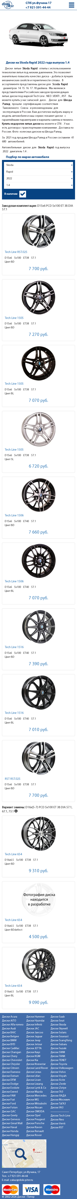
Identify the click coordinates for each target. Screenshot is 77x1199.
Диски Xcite (58, 1080)
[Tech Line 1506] (38, 495)
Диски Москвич (60, 1099)
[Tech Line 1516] (38, 626)
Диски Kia (32, 1060)
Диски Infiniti (34, 1024)
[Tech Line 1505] (38, 297)
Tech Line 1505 (14, 318)
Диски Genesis (11, 1119)
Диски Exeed (10, 1091)
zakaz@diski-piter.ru (21, 1180)
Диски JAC (32, 1028)
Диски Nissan (34, 1107)
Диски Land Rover (37, 1068)
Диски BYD (8, 1044)
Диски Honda (10, 1131)
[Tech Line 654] (38, 834)
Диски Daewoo (11, 1072)
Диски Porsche (35, 1123)
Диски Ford (9, 1103)
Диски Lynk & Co (36, 1087)
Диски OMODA (35, 1111)
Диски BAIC (9, 1032)
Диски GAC (9, 1111)
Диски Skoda (58, 1024)
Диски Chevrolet (12, 1060)
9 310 (38, 871)
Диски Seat (57, 1020)
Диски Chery (9, 1056)
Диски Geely (10, 1115)
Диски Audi (9, 1028)
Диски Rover (34, 1135)
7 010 (38, 730)
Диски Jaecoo (34, 1032)
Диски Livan (33, 1080)
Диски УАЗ (57, 1107)
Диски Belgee (10, 1036)
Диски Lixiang (34, 1083)
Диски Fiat (8, 1099)
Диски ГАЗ (57, 1091)
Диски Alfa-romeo (12, 1024)
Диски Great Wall (12, 1123)
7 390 (38, 664)
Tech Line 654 (13, 854)
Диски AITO (9, 1020)
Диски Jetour (34, 1044)
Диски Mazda (34, 1091)
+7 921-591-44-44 (38, 7)
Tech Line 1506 (14, 515)
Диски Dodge (10, 1083)
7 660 (38, 532)
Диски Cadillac (11, 1048)
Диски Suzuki (58, 1048)
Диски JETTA (34, 1048)
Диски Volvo (58, 1072)
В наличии (10, 194)
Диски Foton (10, 1107)
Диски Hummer (35, 1016)
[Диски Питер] (8, 4)
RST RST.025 (12, 779)
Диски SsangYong (61, 1040)
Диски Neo (57, 1119)
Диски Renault (35, 1131)
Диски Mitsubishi (36, 1103)
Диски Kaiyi (33, 1052)
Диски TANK (58, 1056)
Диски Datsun (10, 1076)
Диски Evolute (10, 1087)
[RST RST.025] (38, 758)
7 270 (38, 335)
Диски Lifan (33, 1076)
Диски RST (57, 1127)
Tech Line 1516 (14, 647)
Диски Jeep (33, 1040)
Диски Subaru (59, 1044)
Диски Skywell (59, 1028)
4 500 (38, 937)
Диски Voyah (59, 1076)
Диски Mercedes (36, 1095)
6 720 (38, 466)
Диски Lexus (33, 1072)
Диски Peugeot (35, 1119)
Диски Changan (11, 1052)
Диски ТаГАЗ (58, 1103)
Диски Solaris (59, 1032)
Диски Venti (58, 1123)
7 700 (38, 269)
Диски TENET (58, 1060)
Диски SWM (58, 1052)
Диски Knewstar (36, 1064)
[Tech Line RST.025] (38, 231)
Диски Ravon (34, 1127)
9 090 (38, 1003)
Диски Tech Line (60, 1115)
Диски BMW (9, 1040)
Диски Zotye (58, 1087)
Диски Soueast (60, 1036)
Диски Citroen (10, 1068)
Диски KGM (33, 1056)
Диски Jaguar (34, 1036)
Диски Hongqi (10, 1135)
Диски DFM (9, 1080)
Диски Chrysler (11, 1064)
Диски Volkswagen (62, 1068)
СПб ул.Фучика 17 (39, 3)
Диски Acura (9, 1016)
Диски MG (32, 1099)
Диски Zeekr (58, 1083)
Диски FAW (9, 1095)
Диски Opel (33, 1115)
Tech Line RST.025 (16, 252)
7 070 (38, 400)
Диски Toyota (59, 1064)
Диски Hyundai (35, 1020)
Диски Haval (9, 1127)
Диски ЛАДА (58, 1095)
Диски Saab (58, 1016)
